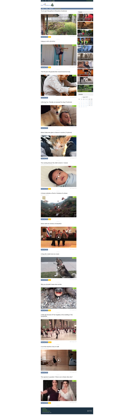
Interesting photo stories (45, 164)
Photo (43, 8)
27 (91, 105)
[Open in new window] (47, 37)
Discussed (49, 0)
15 (50, 342)
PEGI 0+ (45, 12)
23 (83, 105)
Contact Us (44, 408)
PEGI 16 (44, 43)
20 (91, 103)
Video (47, 8)
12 (89, 102)
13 (91, 102)
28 (79, 106)
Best (45, 0)
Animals (42, 12)
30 (83, 106)
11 (87, 102)
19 (89, 103)
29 (81, 106)
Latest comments (58, 8)
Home (43, 0)
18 (87, 103)
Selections (51, 8)
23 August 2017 (74, 36)
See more (43, 37)
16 (83, 103)
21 (79, 105)
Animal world (43, 195)
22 (81, 105)
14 (79, 103)
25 (87, 105)
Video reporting (43, 225)
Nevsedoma (49, 5)
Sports (42, 73)
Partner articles (44, 409)
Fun (41, 43)
